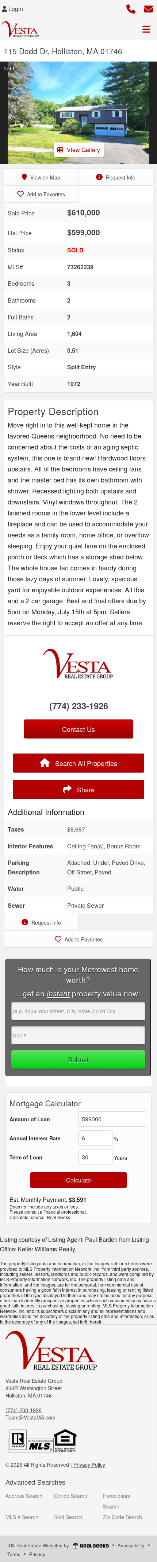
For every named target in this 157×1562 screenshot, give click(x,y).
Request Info (119, 177)
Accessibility (131, 1545)
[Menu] (146, 29)
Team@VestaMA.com (30, 1417)
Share (85, 789)
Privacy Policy (89, 1464)
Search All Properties (85, 763)
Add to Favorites (45, 194)
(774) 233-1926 (78, 705)
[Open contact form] (148, 8)
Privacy (37, 1554)
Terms (13, 1554)
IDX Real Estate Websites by (38, 1545)
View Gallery (83, 149)
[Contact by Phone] (130, 8)
